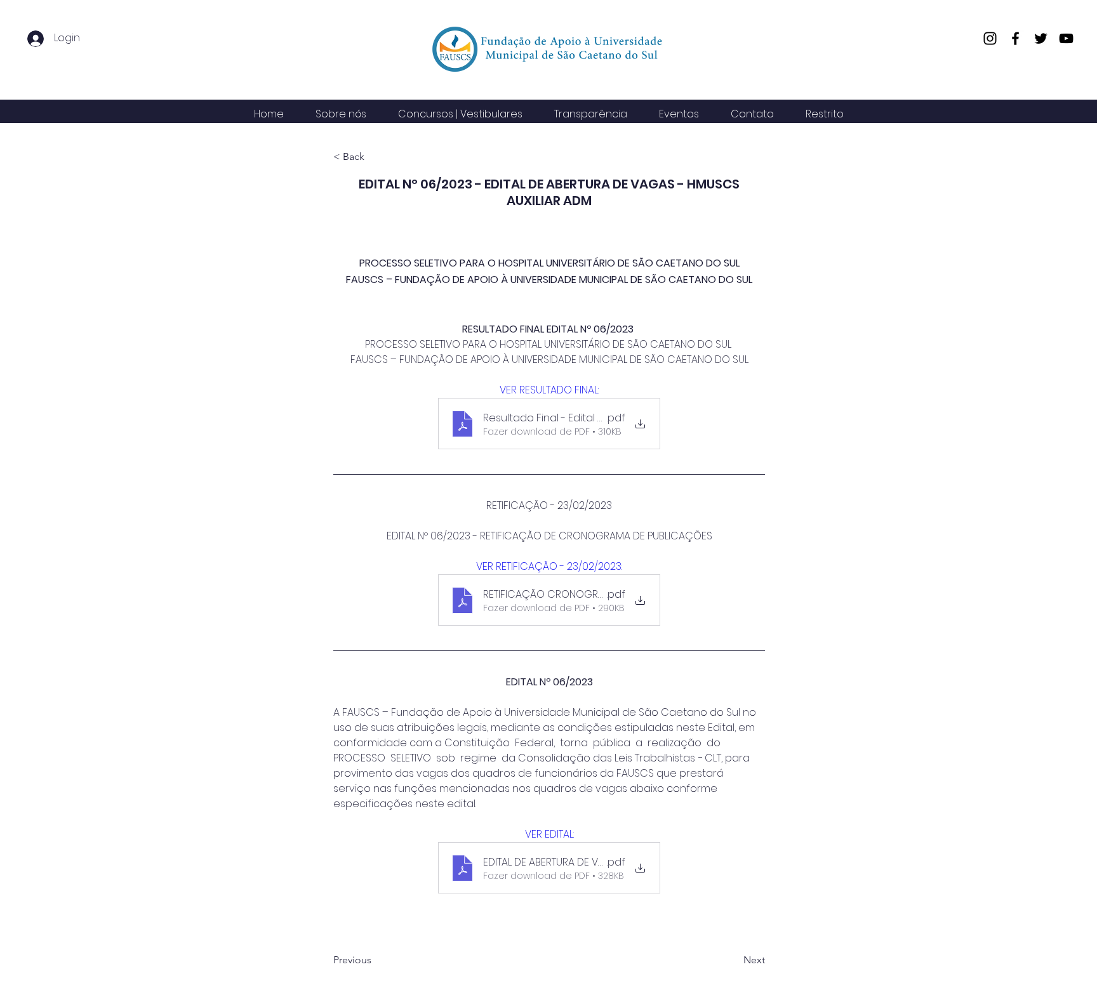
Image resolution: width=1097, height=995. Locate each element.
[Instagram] (990, 38)
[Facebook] (1015, 38)
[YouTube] (1066, 38)
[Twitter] (1040, 38)
